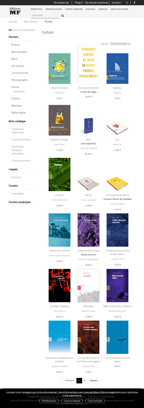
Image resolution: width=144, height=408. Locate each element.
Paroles (103, 9)
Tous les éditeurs (21, 139)
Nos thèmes (31, 21)
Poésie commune (74, 9)
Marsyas (88, 306)
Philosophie (18, 112)
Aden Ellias (59, 144)
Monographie (19, 51)
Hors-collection (119, 9)
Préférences (49, 401)
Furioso (59, 195)
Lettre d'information (23, 30)
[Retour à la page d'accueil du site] (17, 10)
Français (16, 177)
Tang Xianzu (59, 311)
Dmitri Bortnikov (59, 200)
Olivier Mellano (117, 204)
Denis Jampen (88, 200)
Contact (116, 2)
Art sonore (17, 66)
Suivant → (95, 380)
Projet (78, 2)
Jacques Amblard (88, 148)
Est (117, 139)
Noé (88, 139)
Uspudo (117, 93)
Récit (14, 58)
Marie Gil (59, 93)
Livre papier (17, 193)
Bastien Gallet (88, 311)
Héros (88, 195)
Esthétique (19, 91)
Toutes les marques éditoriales (17, 150)
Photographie (19, 80)
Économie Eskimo (88, 87)
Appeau (117, 87)
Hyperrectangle (59, 139)
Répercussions (54, 9)
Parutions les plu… (120, 44)
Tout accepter (72, 401)
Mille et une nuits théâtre (117, 306)
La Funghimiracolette (117, 195)
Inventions (36, 9)
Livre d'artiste (19, 73)
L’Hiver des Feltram (59, 250)
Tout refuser (95, 401)
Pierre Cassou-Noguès (59, 255)
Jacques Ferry (117, 259)
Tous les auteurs (21, 160)
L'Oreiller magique (59, 306)
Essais (15, 87)
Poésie (15, 44)
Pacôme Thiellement (88, 259)
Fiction (15, 98)
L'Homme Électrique (88, 250)
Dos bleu (90, 9)
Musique (16, 105)
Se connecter (61, 2)
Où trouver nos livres (96, 2)
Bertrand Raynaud (117, 311)
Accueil (13, 21)
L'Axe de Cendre (59, 87)
